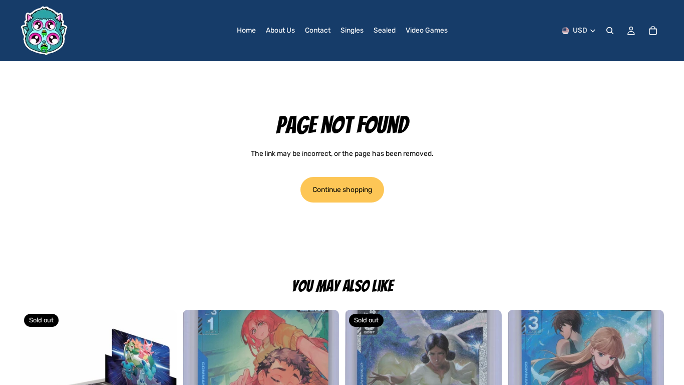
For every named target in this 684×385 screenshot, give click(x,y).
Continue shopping (342, 189)
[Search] (610, 31)
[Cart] (653, 31)
